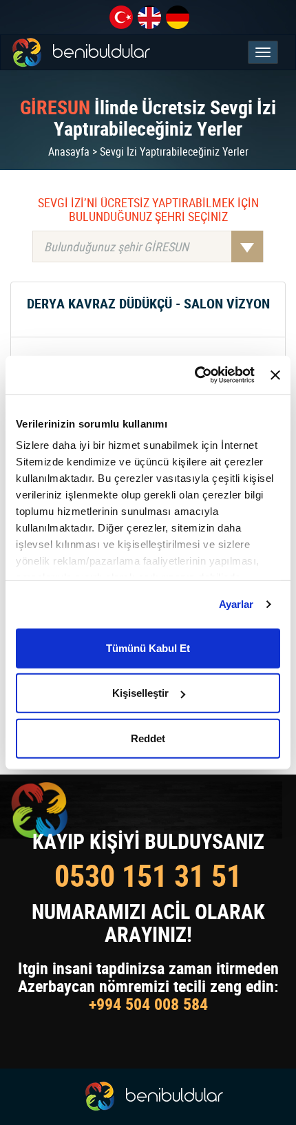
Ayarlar (236, 604)
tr (121, 17)
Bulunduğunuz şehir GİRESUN (116, 246)
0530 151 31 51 (148, 875)
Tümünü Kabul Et (148, 647)
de (177, 17)
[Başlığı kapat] (275, 375)
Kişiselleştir (140, 693)
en (149, 17)
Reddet (148, 738)
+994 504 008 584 (148, 1004)
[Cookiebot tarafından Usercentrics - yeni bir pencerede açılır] (195, 375)
